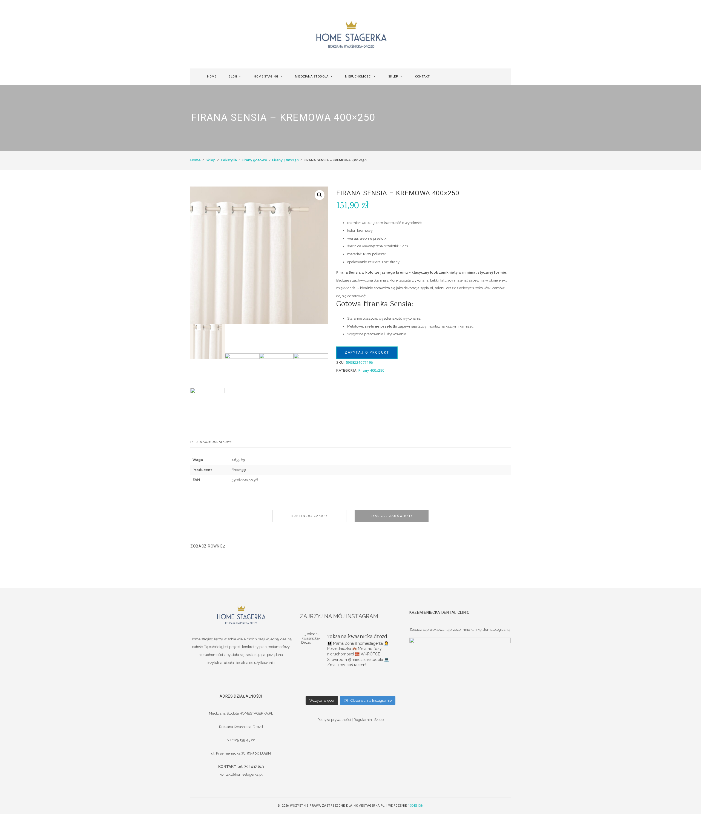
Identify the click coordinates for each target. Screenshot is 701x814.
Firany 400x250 (285, 160)
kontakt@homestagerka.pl (241, 774)
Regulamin (363, 720)
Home (195, 160)
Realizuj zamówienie (391, 515)
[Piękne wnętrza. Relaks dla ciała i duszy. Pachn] (350, 675)
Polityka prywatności (334, 720)
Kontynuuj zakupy (309, 515)
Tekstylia (228, 160)
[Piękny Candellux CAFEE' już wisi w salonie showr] (383, 682)
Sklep (211, 160)
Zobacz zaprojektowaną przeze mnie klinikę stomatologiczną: (459, 629)
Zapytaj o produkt (367, 352)
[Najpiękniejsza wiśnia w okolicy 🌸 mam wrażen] (383, 689)
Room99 (238, 470)
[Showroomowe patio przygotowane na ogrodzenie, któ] (318, 682)
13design (415, 805)
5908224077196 (244, 480)
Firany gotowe (254, 160)
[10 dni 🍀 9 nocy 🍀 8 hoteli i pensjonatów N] (350, 682)
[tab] (350, 442)
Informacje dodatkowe (211, 442)
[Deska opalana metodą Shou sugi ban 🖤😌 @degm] (318, 689)
